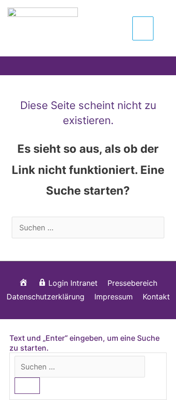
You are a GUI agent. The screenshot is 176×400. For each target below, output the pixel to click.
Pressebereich (132, 283)
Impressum (113, 296)
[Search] (27, 385)
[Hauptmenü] (142, 28)
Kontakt (156, 296)
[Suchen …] (80, 366)
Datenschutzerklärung (45, 296)
